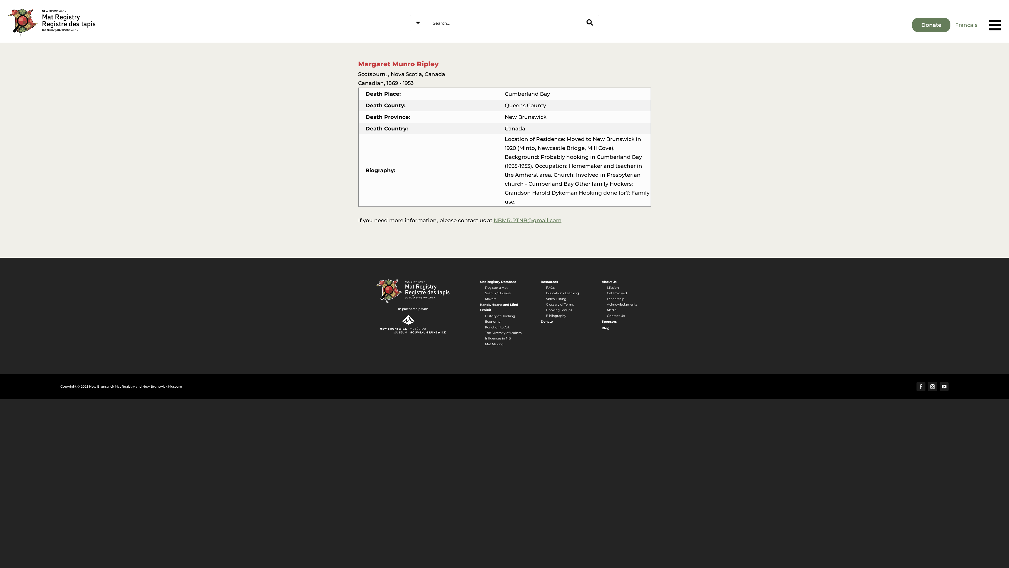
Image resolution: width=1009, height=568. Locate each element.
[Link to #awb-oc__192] (995, 25)
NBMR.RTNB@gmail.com (528, 220)
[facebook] (921, 386)
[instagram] (932, 386)
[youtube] (944, 386)
